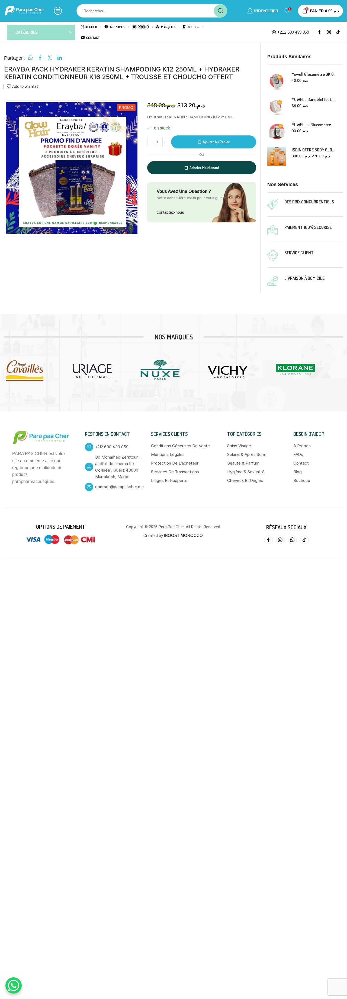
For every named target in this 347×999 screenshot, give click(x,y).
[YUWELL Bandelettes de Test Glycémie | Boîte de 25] (276, 105)
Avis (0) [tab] (55, 265)
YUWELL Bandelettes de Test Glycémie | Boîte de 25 (314, 99)
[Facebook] (319, 32)
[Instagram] (329, 32)
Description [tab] (23, 265)
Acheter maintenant (204, 167)
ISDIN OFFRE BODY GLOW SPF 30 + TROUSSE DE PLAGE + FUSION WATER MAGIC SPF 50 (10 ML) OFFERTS (314, 150)
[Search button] (220, 10)
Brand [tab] (80, 265)
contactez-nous (170, 212)
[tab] (23, 265)
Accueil (91, 26)
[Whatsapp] (292, 721)
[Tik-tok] (304, 721)
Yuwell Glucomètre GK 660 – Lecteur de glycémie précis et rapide (314, 74)
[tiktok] (338, 32)
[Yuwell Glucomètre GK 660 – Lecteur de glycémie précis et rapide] (276, 80)
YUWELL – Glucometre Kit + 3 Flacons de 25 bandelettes (314, 124)
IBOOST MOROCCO (183, 717)
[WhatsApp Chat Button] (13, 985)
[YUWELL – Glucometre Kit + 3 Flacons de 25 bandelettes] (276, 131)
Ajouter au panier (216, 142)
